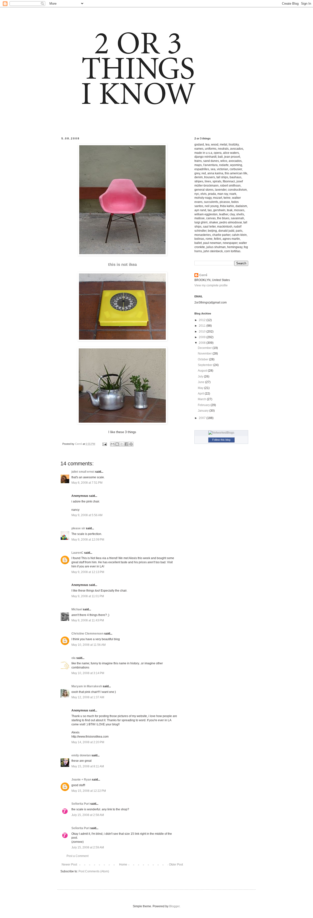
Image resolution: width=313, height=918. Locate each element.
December (205, 348)
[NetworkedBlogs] (221, 432)
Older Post (176, 864)
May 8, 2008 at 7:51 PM (86, 482)
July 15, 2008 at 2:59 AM (87, 847)
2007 (202, 418)
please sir (78, 528)
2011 (202, 325)
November (205, 353)
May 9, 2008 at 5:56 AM (86, 515)
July (201, 376)
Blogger (174, 906)
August (203, 370)
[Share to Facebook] (126, 444)
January (203, 410)
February (204, 405)
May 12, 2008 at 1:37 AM (87, 697)
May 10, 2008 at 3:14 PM (87, 673)
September (205, 365)
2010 (202, 331)
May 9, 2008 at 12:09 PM (87, 539)
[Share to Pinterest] (131, 444)
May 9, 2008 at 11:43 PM (87, 620)
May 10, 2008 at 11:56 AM (88, 645)
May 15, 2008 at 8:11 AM (87, 766)
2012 (202, 320)
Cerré (203, 275)
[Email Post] (104, 443)
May (201, 388)
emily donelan (81, 755)
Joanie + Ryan (81, 779)
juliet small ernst (82, 471)
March (202, 399)
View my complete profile (211, 285)
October (203, 359)
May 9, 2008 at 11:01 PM (87, 596)
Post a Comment (78, 856)
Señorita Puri (80, 803)
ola (73, 658)
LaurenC (77, 552)
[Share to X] (121, 444)
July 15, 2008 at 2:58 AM (87, 815)
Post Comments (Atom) (93, 871)
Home (123, 864)
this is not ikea (122, 264)
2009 (202, 337)
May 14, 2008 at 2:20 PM (87, 742)
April (201, 393)
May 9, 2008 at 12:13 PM (87, 572)
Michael (76, 609)
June (201, 382)
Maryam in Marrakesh (86, 686)
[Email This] (112, 444)
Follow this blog (221, 439)
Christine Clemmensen (87, 633)
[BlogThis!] (117, 444)
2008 (202, 342)
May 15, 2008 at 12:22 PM (88, 791)
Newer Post (69, 864)
